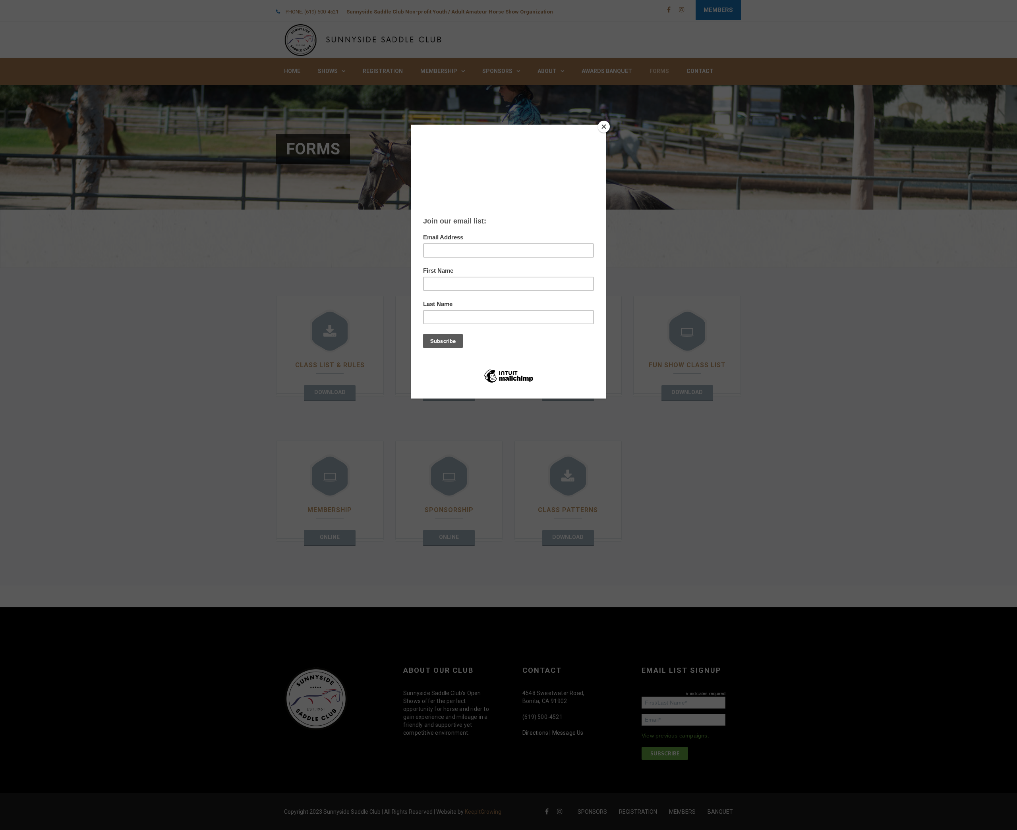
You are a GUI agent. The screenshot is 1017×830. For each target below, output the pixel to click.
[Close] (604, 127)
